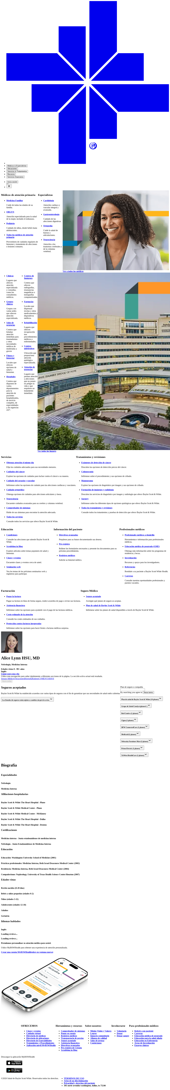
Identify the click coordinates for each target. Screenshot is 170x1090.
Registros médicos (67, 555)
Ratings (35, 678)
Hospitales (11, 377)
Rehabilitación (30, 323)
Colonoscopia (87, 472)
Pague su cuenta (68, 1033)
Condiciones (11, 535)
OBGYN (10, 212)
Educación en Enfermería (146, 1040)
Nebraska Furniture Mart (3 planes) (134, 741)
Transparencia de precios (72, 1038)
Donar (120, 1033)
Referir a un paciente (143, 1031)
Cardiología (48, 200)
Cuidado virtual (33, 1033)
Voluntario (121, 1031)
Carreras (129, 576)
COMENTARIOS (46, 678)
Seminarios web (13, 567)
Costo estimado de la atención (19, 614)
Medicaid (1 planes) (128, 734)
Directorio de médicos (36, 1036)
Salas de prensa (97, 1040)
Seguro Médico (7, 678)
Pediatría (10, 223)
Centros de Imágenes (29, 277)
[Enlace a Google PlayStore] (14, 1072)
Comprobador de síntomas (18, 508)
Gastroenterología (51, 214)
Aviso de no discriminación (76, 1081)
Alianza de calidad (98, 1038)
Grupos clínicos (9, 303)
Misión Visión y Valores (100, 1031)
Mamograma (87, 481)
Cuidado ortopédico (15, 490)
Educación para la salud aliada (148, 1038)
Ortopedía (47, 226)
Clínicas (10, 276)
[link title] (87, 163)
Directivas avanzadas (68, 535)
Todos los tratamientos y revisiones (96, 508)
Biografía (28, 678)
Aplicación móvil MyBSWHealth (41, 1045)
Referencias (130, 567)
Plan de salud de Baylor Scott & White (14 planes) (140, 699)
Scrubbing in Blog (14, 546)
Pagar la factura (13, 596)
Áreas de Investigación (144, 1043)
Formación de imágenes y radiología (97, 490)
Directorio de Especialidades (39, 1040)
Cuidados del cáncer (15, 472)
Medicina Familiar (14, 200)
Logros (93, 1033)
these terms (148, 692)
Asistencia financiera (15, 605)
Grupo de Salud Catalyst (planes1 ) (134, 706)
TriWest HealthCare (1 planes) (132, 755)
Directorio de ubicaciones (37, 1038)
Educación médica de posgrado (148, 1036)
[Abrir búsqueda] (7, 183)
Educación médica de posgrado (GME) (142, 546)
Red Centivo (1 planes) (129, 713)
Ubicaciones (19, 678)
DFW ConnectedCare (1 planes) (133, 727)
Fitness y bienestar (10, 357)
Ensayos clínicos (141, 1045)
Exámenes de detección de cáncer (96, 462)
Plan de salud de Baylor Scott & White (103, 605)
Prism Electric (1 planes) (130, 748)
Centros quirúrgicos (29, 347)
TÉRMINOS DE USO (74, 1078)
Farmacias (28, 302)
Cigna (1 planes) (127, 720)
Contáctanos (96, 1043)
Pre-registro (64, 544)
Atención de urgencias (29, 368)
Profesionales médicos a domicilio (139, 535)
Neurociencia (49, 240)
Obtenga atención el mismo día (20, 462)
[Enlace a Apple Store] (14, 1065)
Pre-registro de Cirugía (71, 1048)
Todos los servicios (14, 517)
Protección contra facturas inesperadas (23, 623)
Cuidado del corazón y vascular (20, 481)
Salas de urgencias (10, 324)
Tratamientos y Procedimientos (40, 1043)
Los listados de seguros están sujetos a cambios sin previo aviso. (26, 700)
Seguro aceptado (93, 596)
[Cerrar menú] (9, 186)
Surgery (85, 499)
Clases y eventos (13, 558)
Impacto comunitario (99, 1036)
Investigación (131, 558)
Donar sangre (123, 1036)
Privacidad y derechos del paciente (79, 1083)
